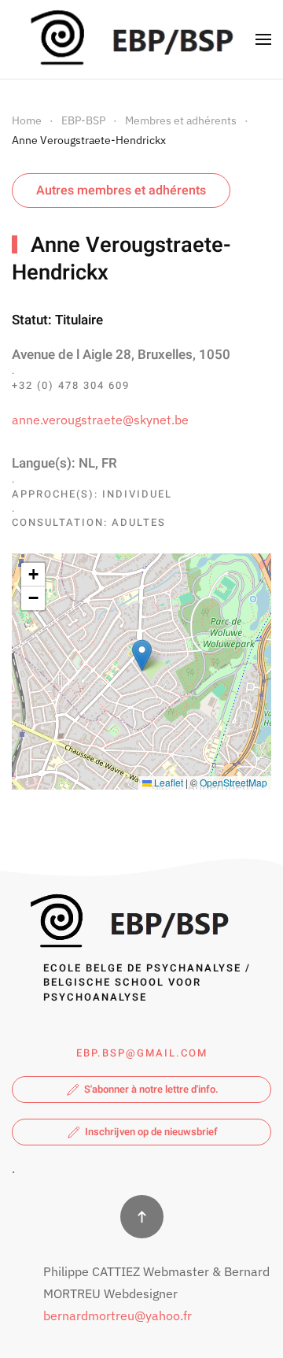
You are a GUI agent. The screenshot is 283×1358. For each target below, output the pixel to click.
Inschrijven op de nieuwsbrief (151, 1131)
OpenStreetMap (233, 782)
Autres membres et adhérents (121, 190)
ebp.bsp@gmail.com (142, 1052)
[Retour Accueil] (128, 39)
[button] (263, 39)
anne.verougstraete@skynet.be (100, 419)
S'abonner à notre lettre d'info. (151, 1089)
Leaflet (167, 782)
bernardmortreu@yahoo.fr (117, 1315)
